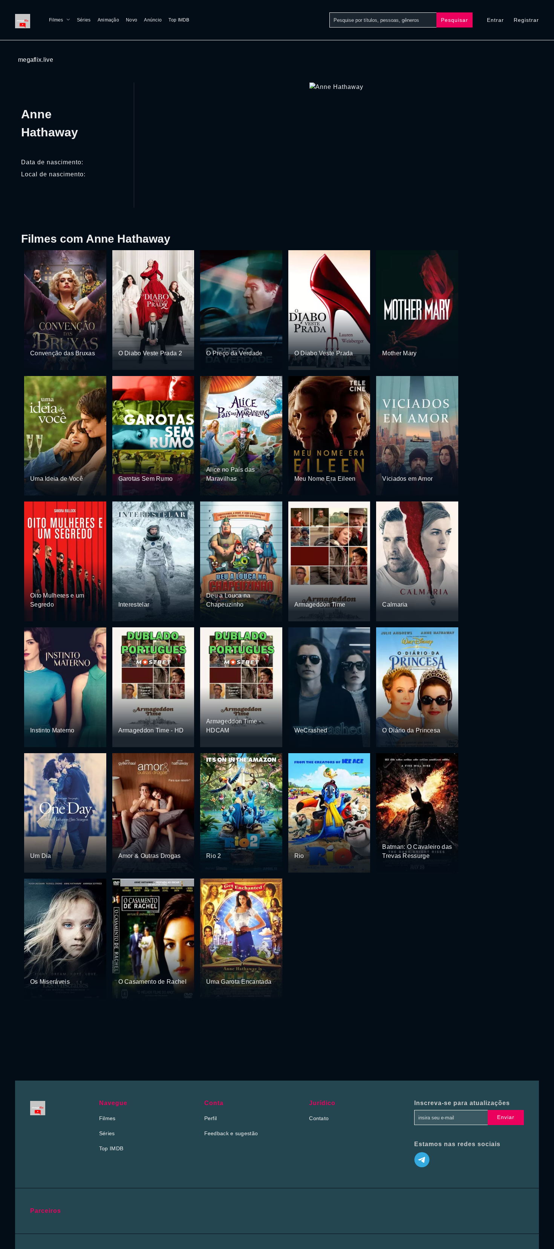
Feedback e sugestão (231, 1133)
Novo (131, 20)
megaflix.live (35, 60)
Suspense (237, 339)
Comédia (65, 339)
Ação (144, 464)
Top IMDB (178, 20)
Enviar (505, 1117)
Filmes (56, 20)
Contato (319, 1118)
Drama (127, 339)
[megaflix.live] (24, 20)
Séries (84, 20)
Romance (413, 339)
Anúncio (153, 20)
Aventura (41, 339)
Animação (108, 20)
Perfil (210, 1118)
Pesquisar (454, 20)
